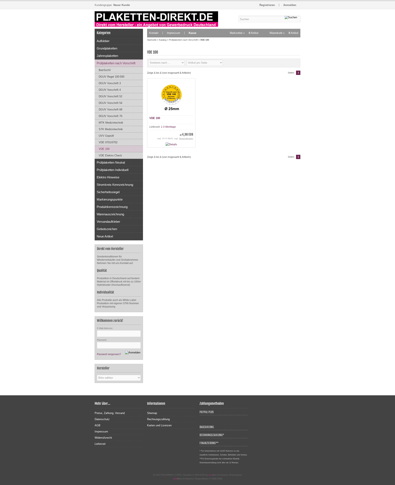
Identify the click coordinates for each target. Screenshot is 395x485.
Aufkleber (103, 41)
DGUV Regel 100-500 (111, 76)
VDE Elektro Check (110, 155)
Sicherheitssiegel (108, 192)
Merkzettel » (244, 32)
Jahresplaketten (107, 55)
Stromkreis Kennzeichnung (115, 184)
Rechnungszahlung (158, 419)
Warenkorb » (284, 32)
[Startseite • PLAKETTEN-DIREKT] (157, 19)
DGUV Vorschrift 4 (110, 89)
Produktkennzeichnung (112, 207)
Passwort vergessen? (109, 354)
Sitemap (152, 413)
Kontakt (153, 32)
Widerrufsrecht (103, 437)
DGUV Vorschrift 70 (110, 116)
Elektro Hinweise (108, 177)
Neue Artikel (105, 236)
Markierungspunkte (110, 199)
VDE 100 (104, 148)
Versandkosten (186, 138)
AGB (97, 425)
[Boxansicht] (289, 63)
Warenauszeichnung (110, 214)
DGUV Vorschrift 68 (110, 109)
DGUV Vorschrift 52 (110, 96)
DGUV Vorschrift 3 (110, 83)
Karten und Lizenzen (159, 425)
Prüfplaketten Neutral (111, 162)
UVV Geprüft (106, 135)
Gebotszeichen (107, 229)
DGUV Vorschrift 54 (110, 102)
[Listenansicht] (296, 63)
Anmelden (289, 5)
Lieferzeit (100, 443)
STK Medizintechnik (111, 129)
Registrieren (267, 5)
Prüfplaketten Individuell (112, 170)
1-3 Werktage (168, 126)
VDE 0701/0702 (108, 142)
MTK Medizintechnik (111, 122)
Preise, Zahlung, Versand (110, 413)
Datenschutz (102, 419)
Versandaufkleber (108, 221)
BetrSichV (105, 70)
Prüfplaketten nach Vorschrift (116, 63)
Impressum (173, 32)
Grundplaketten (107, 48)
